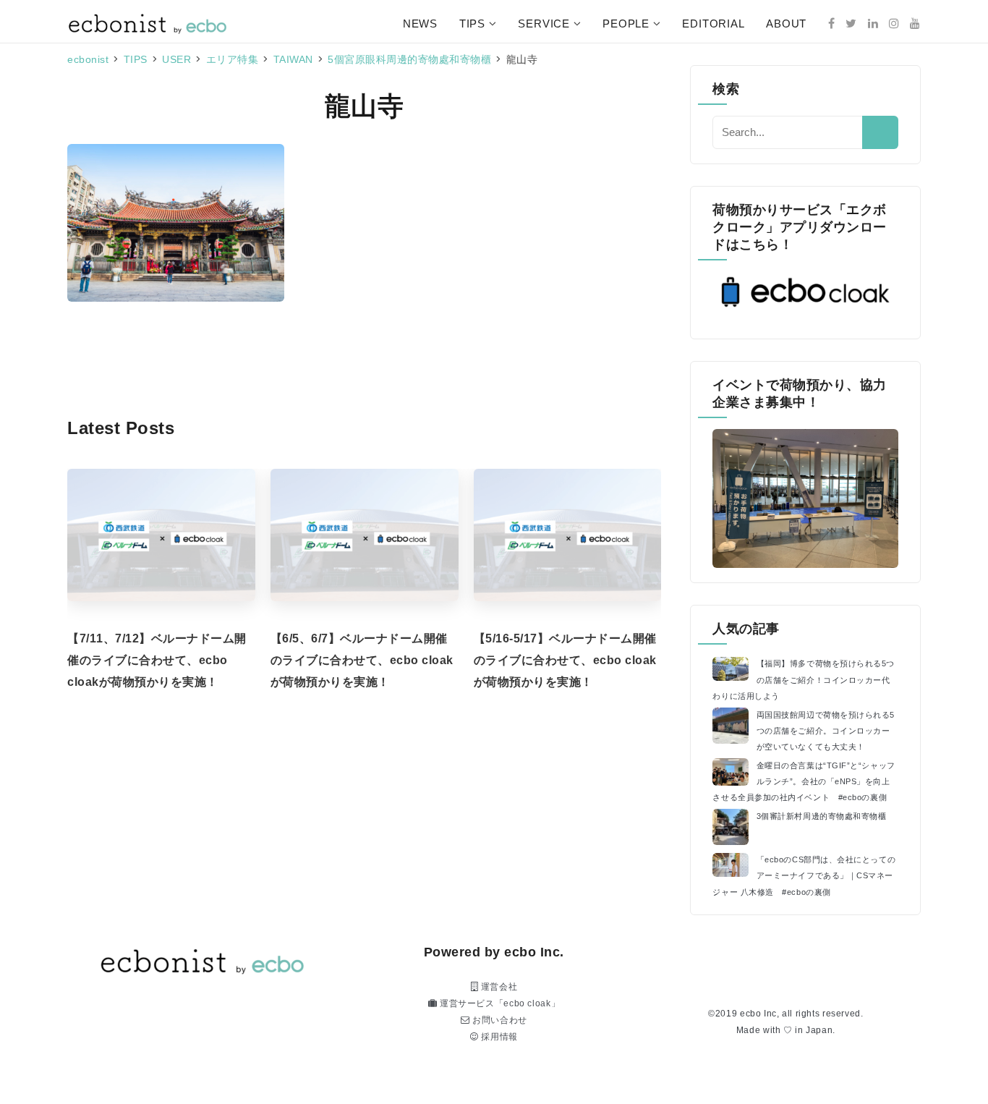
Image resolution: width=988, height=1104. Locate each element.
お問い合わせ (498, 1020)
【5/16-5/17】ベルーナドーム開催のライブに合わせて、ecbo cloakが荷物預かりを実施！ (565, 660)
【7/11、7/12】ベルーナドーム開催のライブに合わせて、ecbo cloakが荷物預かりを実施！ (157, 660)
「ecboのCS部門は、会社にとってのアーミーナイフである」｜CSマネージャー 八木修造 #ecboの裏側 (803, 875)
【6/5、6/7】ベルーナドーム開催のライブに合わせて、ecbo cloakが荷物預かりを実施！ (362, 660)
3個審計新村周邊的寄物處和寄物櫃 (822, 816)
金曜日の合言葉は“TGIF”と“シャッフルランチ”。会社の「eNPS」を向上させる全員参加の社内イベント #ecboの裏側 (803, 781)
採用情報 (498, 1037)
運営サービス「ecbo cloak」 (498, 1003)
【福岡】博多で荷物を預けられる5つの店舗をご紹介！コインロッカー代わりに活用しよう (803, 679)
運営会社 (497, 987)
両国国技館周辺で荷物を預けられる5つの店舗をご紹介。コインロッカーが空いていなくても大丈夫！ (826, 730)
